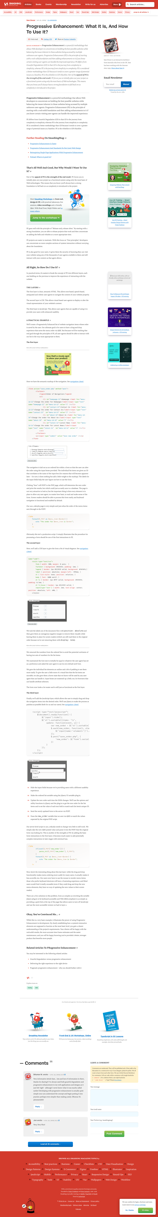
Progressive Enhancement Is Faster (43, 144)
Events (49, 4)
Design (48, 12)
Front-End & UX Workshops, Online (75, 1036)
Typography (37, 1180)
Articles (28, 4)
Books (38, 4)
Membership (61, 4)
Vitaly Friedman (73, 1191)
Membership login (66, 1205)
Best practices (50, 1164)
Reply (37, 1107)
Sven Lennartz (85, 1191)
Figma (55, 12)
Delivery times (77, 1205)
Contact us (71, 1201)
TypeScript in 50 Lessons (112, 1036)
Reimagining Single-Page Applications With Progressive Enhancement (56, 152)
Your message (95, 1087)
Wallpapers (63, 12)
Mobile (47, 1174)
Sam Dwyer (30, 20)
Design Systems (52, 1169)
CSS (21, 12)
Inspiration (131, 1169)
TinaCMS (88, 1194)
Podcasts (78, 1209)
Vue (78, 12)
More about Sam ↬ (117, 68)
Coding (46, 39)
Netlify (82, 1194)
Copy (84, 389)
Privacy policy (95, 1201)
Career (120, 12)
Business (112, 12)
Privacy (127, 12)
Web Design (95, 12)
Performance (39, 12)
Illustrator (117, 1169)
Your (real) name (95, 1109)
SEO (130, 1174)
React (71, 12)
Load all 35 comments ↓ (50, 1144)
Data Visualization (114, 1164)
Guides (104, 12)
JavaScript (28, 12)
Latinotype (81, 1196)
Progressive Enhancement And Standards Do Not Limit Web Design (55, 148)
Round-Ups (85, 12)
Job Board (93, 1205)
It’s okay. (145, 1210)
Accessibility (8, 12)
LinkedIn (72, 39)
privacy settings (140, 1205)
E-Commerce (70, 1169)
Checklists (89, 1164)
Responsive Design (100, 1174)
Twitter (66, 39)
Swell (95, 1194)
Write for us (90, 4)
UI (58, 1180)
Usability (67, 1180)
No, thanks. (129, 1210)
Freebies (94, 1169)
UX (15, 12)
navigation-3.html (71, 704)
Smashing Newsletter (38, 1036)
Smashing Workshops (43, 199)
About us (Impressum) (82, 1201)
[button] (152, 5)
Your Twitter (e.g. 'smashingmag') (101, 1120)
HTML (105, 1169)
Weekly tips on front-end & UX (117, 90)
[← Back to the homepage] (13, 4)
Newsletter (76, 4)
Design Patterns (33, 1169)
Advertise (104, 4)
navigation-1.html (76, 381)
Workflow (125, 1180)
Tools (49, 1180)
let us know (117, 1080)
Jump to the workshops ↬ (46, 218)
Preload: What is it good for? (40, 157)
